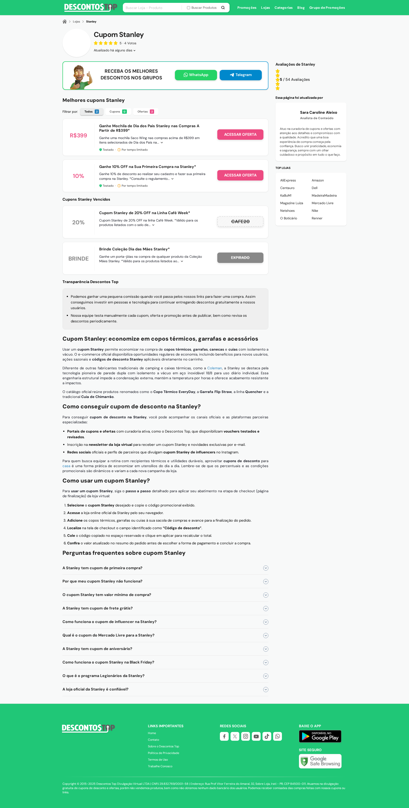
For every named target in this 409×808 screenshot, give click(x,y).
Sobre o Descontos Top (163, 746)
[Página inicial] (67, 21)
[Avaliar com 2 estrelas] (278, 84)
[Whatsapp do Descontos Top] (277, 736)
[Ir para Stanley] (77, 43)
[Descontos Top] (90, 11)
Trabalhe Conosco (160, 766)
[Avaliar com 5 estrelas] (278, 71)
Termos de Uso (158, 760)
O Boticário (288, 218)
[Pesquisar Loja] (223, 7)
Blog (301, 7)
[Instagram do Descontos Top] (245, 736)
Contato (153, 740)
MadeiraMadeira (324, 195)
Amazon (318, 180)
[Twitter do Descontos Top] (235, 736)
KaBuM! (286, 195)
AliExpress (288, 180)
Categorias (284, 7)
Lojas (265, 7)
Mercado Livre (322, 203)
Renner (317, 218)
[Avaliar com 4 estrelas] (278, 75)
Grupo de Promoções (327, 7)
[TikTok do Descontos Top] (266, 736)
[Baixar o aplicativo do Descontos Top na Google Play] (320, 742)
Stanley (91, 21)
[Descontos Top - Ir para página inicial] (87, 732)
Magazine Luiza (291, 203)
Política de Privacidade (163, 753)
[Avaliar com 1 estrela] (278, 88)
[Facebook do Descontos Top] (224, 736)
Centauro (287, 188)
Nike (315, 210)
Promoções (247, 7)
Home (152, 733)
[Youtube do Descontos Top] (256, 736)
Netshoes (287, 210)
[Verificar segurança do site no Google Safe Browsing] (320, 761)
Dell (314, 188)
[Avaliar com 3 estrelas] (278, 79)
